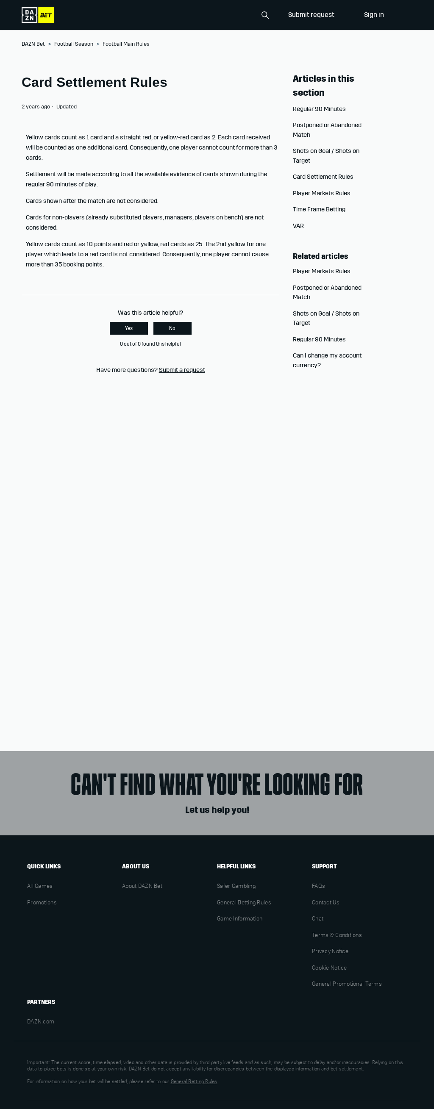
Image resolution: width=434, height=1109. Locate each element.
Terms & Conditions (337, 936)
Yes (129, 328)
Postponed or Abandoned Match (327, 130)
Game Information (239, 919)
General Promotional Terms (347, 984)
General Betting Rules (244, 903)
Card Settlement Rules (323, 176)
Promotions (42, 903)
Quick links (44, 866)
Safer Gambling (236, 887)
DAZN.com (40, 1022)
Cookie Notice (329, 968)
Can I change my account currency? (327, 360)
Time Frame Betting (319, 209)
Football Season (73, 44)
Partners (41, 1002)
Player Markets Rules (322, 193)
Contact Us (325, 903)
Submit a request (182, 370)
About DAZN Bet (142, 887)
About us (135, 866)
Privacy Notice (330, 952)
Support (324, 866)
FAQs (318, 887)
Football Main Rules (126, 44)
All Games (40, 887)
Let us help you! (217, 809)
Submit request (311, 15)
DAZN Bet (33, 44)
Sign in (374, 15)
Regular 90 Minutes (319, 109)
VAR (298, 226)
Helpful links (236, 866)
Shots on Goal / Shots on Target (326, 155)
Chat (317, 919)
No (172, 328)
